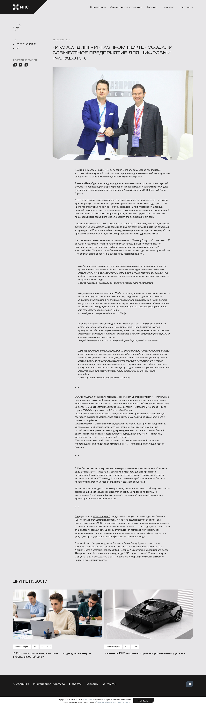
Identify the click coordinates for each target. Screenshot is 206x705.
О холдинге (98, 7)
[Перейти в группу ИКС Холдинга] (189, 684)
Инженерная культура (126, 7)
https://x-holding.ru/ (107, 396)
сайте (103, 560)
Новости (152, 7)
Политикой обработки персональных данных (113, 702)
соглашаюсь (87, 700)
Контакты (186, 7)
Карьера (168, 7)
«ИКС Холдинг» (101, 516)
